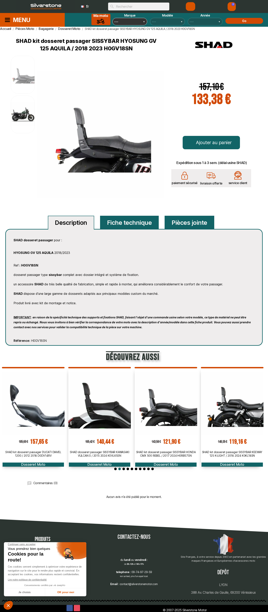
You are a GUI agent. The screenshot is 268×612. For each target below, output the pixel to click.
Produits (42, 539)
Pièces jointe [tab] (189, 222)
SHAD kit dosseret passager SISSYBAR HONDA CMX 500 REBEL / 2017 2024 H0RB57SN (166, 453)
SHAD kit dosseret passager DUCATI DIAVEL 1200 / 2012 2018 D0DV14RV (33, 453)
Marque (130, 15)
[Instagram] (77, 608)
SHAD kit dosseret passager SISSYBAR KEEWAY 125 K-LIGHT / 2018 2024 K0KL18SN (232, 453)
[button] (232, 6)
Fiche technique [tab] (129, 222)
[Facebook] (70, 608)
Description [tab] (71, 222)
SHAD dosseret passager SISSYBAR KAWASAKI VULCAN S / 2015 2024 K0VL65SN (99, 453)
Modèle (167, 15)
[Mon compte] (190, 6)
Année (205, 15)
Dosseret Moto (33, 464)
